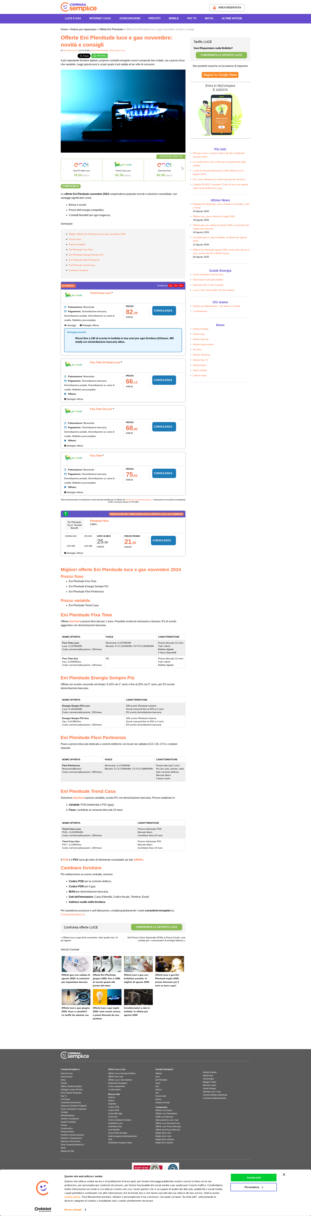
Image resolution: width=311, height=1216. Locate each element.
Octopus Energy (163, 1102)
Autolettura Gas (115, 1126)
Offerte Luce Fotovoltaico (166, 1113)
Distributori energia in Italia (120, 1143)
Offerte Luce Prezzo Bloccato (168, 1126)
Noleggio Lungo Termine (72, 1089)
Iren (157, 1093)
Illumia (158, 1099)
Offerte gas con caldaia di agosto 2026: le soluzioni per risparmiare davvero (76, 978)
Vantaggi (71, 325)
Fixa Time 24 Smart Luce (105, 362)
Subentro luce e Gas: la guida (208, 285)
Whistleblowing (67, 1115)
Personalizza (252, 1187)
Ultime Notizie (232, 18)
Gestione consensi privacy (72, 1135)
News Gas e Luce (117, 50)
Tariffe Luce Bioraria (164, 1117)
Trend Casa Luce (100, 293)
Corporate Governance (71, 1102)
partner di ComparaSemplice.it (139, 500)
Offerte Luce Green (164, 1110)
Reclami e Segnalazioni (71, 1138)
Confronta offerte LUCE (120, 927)
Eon (157, 1086)
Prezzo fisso (75, 239)
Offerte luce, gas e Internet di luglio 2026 (214, 216)
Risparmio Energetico (117, 1083)
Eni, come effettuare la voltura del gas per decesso (219, 179)
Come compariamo (116, 1086)
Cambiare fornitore (78, 270)
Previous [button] (64, 169)
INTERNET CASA (100, 18)
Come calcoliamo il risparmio (73, 1109)
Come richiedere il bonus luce (208, 274)
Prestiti (154, 18)
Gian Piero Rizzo (70, 50)
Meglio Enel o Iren (164, 1136)
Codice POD (113, 1107)
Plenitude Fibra (99, 520)
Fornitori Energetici (164, 1069)
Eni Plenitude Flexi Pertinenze (84, 260)
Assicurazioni (129, 18)
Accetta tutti (254, 1177)
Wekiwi (159, 1073)
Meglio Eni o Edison (164, 1143)
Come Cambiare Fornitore (119, 1120)
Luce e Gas (73, 18)
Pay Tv (64, 1096)
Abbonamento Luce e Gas (167, 1120)
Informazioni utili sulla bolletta (208, 279)
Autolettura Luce (115, 1123)
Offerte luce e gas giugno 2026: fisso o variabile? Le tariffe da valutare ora (76, 1011)
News (63, 1148)
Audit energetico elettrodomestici (122, 1136)
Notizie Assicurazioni (203, 344)
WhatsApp (101, 56)
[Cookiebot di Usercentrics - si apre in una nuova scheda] (43, 1209)
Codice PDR (113, 1110)
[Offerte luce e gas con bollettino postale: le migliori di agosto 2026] (138, 964)
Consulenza (163, 310)
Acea (158, 1083)
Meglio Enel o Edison (165, 1139)
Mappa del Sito (67, 1151)
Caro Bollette (114, 1130)
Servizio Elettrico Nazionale (215, 1095)
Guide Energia (209, 1088)
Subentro (112, 1104)
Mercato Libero (209, 1085)
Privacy (64, 1125)
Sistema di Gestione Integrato (74, 1106)
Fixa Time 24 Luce (101, 409)
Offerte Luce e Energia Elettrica (122, 1073)
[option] (81, 170)
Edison (159, 1089)
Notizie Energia (200, 329)
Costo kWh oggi (115, 1113)
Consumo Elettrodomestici (214, 1098)
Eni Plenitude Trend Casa (82, 265)
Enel (158, 1077)
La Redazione (200, 311)
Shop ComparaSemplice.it (72, 1144)
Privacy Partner (67, 1132)
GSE (110, 1139)
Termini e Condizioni (70, 1119)
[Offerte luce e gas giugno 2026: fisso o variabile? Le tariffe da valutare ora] (76, 997)
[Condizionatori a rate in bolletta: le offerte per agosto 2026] (138, 997)
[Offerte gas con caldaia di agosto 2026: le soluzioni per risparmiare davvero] (76, 964)
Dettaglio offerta (90, 325)
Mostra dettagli (73, 1209)
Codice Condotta (68, 1122)
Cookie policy (67, 1128)
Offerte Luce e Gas (117, 1069)
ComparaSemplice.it (72, 914)
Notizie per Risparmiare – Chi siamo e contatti (216, 306)
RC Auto (197, 349)
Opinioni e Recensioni (70, 1141)
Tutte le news (200, 375)
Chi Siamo (65, 1099)
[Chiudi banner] (284, 1174)
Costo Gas (112, 1117)
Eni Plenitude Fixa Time (81, 249)
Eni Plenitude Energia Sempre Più (86, 254)
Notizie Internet (200, 339)
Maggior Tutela (209, 1082)
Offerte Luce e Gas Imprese (120, 1080)
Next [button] (182, 169)
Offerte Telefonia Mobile (71, 1086)
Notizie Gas (199, 334)
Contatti (64, 1112)
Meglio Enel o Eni (163, 1133)
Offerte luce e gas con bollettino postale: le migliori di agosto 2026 (136, 978)
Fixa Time (96, 455)
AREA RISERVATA (229, 7)
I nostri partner (114, 1089)
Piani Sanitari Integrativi (71, 1093)
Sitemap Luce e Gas (212, 1092)
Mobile (174, 18)
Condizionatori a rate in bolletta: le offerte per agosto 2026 (137, 1011)
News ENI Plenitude (100, 50)
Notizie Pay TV (200, 360)
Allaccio (111, 1097)
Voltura (111, 1100)
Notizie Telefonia (201, 354)
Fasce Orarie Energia (117, 1133)
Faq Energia (208, 1079)
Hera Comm (161, 1096)
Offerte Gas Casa (115, 1077)
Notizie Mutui (199, 365)
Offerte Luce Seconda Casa (168, 1123)
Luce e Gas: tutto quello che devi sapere (213, 290)
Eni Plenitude (161, 1080)
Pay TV (191, 18)
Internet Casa (67, 1073)
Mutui (209, 18)
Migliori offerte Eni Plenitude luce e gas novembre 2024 (97, 234)
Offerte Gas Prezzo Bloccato (168, 1130)
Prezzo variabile (77, 244)
